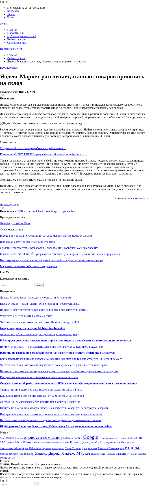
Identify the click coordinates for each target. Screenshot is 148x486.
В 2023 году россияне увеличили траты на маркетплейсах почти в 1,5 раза (46, 235)
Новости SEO (15, 32)
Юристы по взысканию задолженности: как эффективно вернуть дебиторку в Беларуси (57, 352)
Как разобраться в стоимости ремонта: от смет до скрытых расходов (42, 395)
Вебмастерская (16, 39)
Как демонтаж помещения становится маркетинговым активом (39, 377)
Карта (10, 17)
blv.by (3, 23)
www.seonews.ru (138, 198)
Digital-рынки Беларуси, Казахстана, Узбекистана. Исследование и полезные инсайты (56, 426)
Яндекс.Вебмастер (10, 453)
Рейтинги (92, 448)
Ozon (129, 438)
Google (90, 437)
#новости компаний (43, 437)
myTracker (120, 438)
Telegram (10, 443)
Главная (12, 29)
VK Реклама (29, 442)
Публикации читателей (21, 36)
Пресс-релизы (58, 449)
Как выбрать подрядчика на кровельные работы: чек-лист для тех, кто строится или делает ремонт (61, 358)
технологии (7, 457)
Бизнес (74, 442)
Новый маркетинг (11, 48)
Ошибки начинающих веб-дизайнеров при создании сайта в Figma (41, 389)
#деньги (10, 438)
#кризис (19, 438)
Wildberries (45, 442)
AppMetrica (67, 438)
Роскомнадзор (116, 448)
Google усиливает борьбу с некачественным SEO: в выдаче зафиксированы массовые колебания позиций (68, 383)
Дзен (84, 442)
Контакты (13, 10)
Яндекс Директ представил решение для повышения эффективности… (44, 309)
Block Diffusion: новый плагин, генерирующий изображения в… (40, 303)
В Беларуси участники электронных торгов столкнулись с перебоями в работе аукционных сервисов (66, 340)
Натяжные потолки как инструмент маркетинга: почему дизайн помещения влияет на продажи (59, 371)
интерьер (111, 454)
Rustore (138, 437)
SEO (3, 442)
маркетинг (122, 453)
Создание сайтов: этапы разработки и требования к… (33, 148)
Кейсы (125, 442)
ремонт (133, 454)
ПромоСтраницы (74, 448)
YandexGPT (57, 443)
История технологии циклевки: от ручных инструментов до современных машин (50, 420)
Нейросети (35, 448)
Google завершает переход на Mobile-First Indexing (32, 328)
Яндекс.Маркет (9, 204)
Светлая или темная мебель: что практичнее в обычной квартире (40, 401)
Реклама (103, 448)
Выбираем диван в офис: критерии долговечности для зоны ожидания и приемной (51, 414)
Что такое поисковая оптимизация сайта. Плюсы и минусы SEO (39, 322)
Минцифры (21, 448)
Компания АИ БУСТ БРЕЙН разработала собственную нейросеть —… (44, 154)
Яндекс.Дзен (27, 453)
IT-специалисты (107, 438)
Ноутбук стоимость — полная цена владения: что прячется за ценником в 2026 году (51, 346)
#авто (2, 438)
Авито (66, 442)
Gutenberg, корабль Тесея (15, 223)
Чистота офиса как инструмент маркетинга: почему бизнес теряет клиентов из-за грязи (54, 365)
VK (17, 442)
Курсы (132, 443)
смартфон (142, 454)
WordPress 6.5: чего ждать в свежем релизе (26, 315)
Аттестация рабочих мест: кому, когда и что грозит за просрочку (39, 334)
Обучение (46, 448)
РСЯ (85, 449)
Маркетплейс (7, 448)
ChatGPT (77, 438)
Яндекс (132, 447)
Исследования (110, 442)
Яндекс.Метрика (98, 454)
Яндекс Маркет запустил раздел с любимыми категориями (36, 297)
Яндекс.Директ (48, 453)
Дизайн (94, 442)
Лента (11, 14)
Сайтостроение (16, 42)
